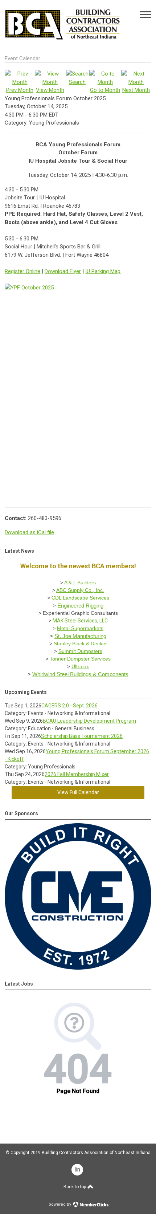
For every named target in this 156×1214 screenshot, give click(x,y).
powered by (60, 1204)
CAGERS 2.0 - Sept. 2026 (69, 705)
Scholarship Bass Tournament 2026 (82, 736)
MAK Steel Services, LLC (80, 621)
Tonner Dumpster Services (80, 659)
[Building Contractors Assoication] (63, 43)
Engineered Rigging (80, 605)
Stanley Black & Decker (80, 643)
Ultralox (80, 666)
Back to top (75, 1186)
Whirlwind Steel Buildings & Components (80, 674)
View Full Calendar (78, 792)
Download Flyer (63, 271)
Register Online (22, 271)
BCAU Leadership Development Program (89, 721)
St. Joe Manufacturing (80, 636)
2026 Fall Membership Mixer (77, 774)
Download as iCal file (29, 532)
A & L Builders (80, 582)
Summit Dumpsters (80, 651)
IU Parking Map (102, 271)
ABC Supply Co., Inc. (80, 590)
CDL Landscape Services (80, 598)
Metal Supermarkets (80, 628)
